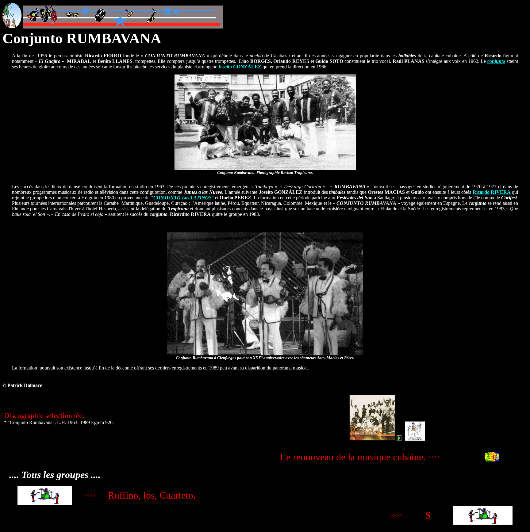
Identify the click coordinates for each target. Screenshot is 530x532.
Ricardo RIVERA (492, 192)
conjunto (496, 61)
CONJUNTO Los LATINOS (182, 197)
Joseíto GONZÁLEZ (239, 66)
